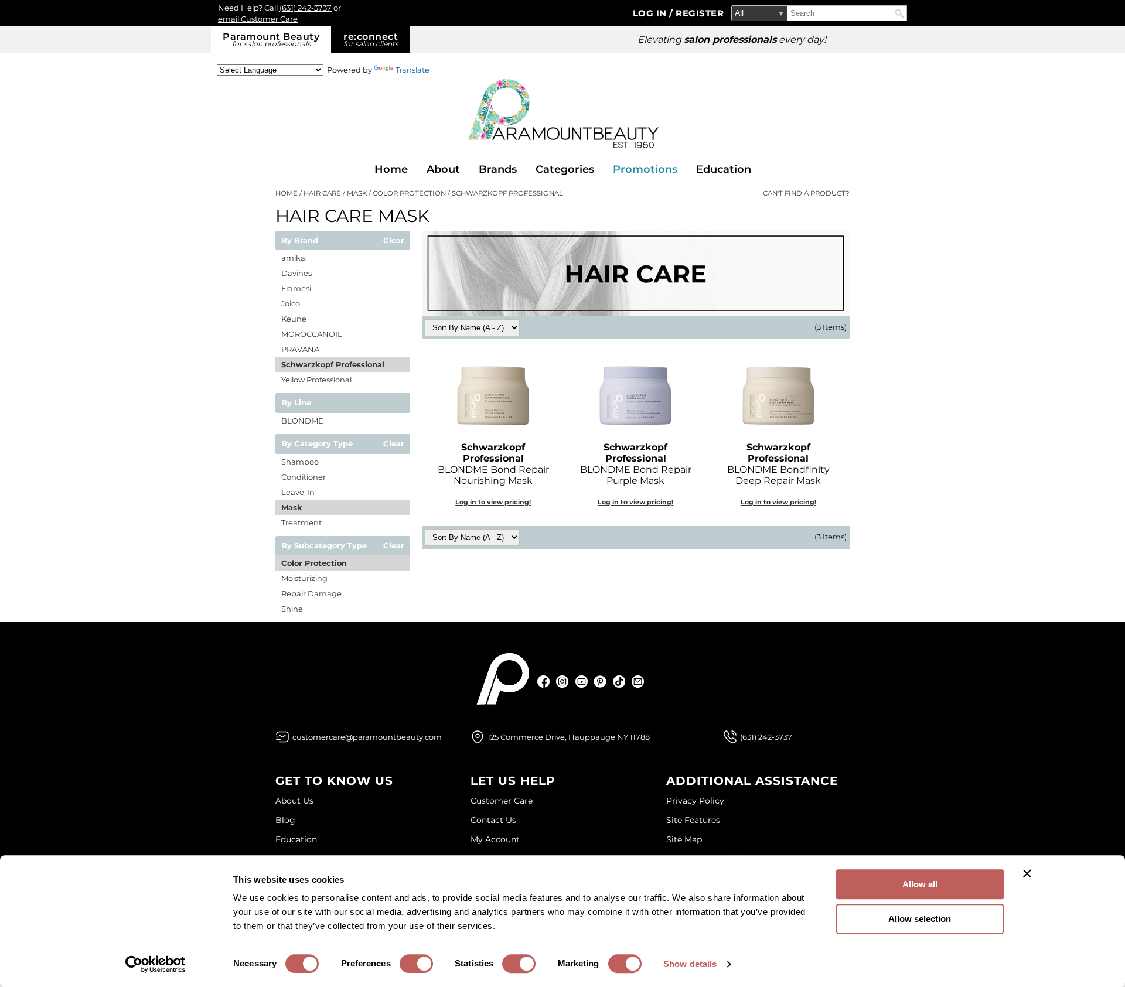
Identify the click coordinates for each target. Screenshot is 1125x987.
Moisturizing (304, 578)
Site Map (684, 839)
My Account (495, 839)
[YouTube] (581, 681)
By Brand (299, 241)
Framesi (296, 288)
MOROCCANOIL (311, 334)
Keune (293, 318)
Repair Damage (311, 593)
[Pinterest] (600, 681)
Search (899, 13)
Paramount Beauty (271, 39)
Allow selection (919, 919)
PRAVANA (300, 349)
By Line (296, 403)
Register (700, 13)
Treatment (301, 522)
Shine (292, 608)
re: (370, 39)
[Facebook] (544, 681)
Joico (290, 303)
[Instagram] (562, 681)
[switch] (416, 963)
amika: (294, 257)
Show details (690, 964)
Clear (393, 241)
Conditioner (303, 476)
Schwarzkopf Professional (332, 364)
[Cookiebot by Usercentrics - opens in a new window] (155, 964)
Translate (412, 69)
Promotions (645, 169)
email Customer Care (258, 18)
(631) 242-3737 (305, 7)
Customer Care (502, 800)
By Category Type (317, 444)
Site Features (693, 820)
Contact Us (493, 820)
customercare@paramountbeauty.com (367, 737)
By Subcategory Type (324, 546)
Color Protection (314, 563)
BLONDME (302, 420)
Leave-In (298, 492)
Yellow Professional (316, 379)
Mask (291, 507)
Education (723, 169)
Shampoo (300, 461)
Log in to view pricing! (493, 502)
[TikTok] (619, 681)
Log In (651, 13)
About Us (294, 800)
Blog (285, 820)
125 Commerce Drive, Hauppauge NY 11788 (569, 737)
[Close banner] (1027, 873)
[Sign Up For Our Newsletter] (637, 681)
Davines (296, 273)
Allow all (920, 884)
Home (391, 169)
